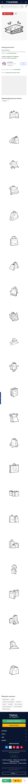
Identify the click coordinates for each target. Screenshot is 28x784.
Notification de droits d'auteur (10, 763)
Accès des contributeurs (14, 721)
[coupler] (14, 266)
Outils (3, 734)
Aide (3, 737)
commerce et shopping (8, 701)
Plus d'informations (11, 53)
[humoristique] (14, 619)
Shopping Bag (17, 69)
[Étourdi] (14, 291)
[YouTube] (21, 747)
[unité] (14, 114)
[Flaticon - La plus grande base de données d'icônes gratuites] (12, 2)
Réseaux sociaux (14, 743)
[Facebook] (6, 747)
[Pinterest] (14, 747)
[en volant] (14, 316)
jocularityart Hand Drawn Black (12, 72)
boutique (10, 704)
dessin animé (5, 699)
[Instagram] (17, 747)
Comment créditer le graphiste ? (9, 58)
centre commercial (7, 706)
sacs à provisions (18, 706)
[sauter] (14, 165)
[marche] (14, 367)
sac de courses (18, 704)
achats (12, 699)
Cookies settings (22, 763)
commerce (18, 701)
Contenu (4, 730)
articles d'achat (6, 709)
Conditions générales (7, 760)
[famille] (14, 544)
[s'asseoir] (14, 443)
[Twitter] (10, 747)
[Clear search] (18, 6)
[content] (14, 190)
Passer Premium (14, 725)
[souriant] (14, 140)
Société (4, 740)
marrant (4, 704)
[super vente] (14, 342)
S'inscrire (14, 756)
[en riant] (14, 670)
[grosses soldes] (14, 569)
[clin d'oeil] (14, 392)
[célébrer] (14, 417)
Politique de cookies (14, 761)
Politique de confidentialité (19, 760)
